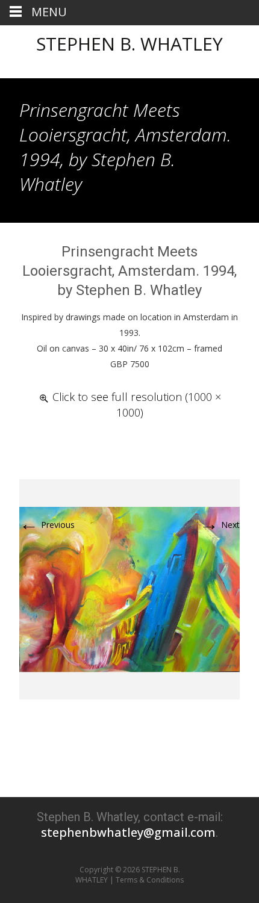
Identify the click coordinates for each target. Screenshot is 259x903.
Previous (47, 524)
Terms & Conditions (150, 880)
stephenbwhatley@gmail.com (128, 832)
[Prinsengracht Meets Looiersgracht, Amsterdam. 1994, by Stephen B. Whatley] (129, 588)
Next (219, 524)
